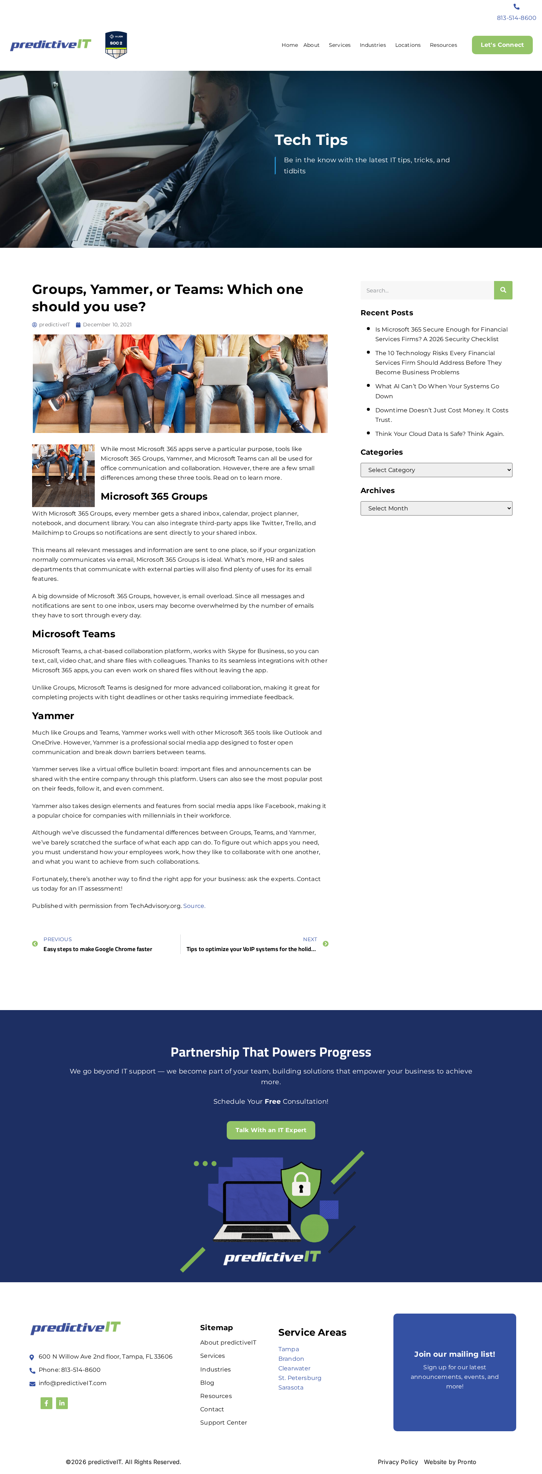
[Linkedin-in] (62, 1403)
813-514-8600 (516, 17)
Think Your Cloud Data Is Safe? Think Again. (439, 433)
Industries (373, 45)
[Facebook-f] (46, 1403)
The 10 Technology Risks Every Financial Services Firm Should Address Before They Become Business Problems (438, 363)
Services (340, 45)
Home (290, 45)
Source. (194, 905)
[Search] (503, 290)
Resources (443, 45)
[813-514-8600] (517, 7)
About (311, 45)
